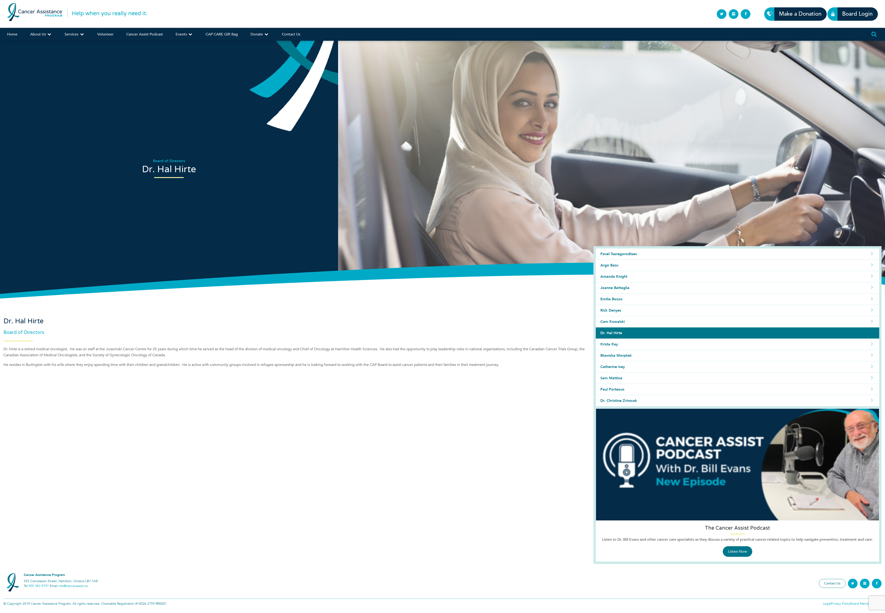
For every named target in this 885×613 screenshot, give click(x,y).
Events (182, 34)
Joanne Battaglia (614, 287)
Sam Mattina (611, 378)
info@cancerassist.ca (73, 586)
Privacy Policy (840, 603)
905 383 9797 (39, 586)
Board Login (857, 14)
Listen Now (737, 551)
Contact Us (291, 34)
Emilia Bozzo (611, 299)
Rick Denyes (610, 310)
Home (12, 34)
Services (72, 34)
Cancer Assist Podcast (144, 34)
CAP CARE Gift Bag (222, 34)
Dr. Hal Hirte (611, 333)
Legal (827, 603)
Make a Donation (800, 14)
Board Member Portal (866, 603)
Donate (257, 34)
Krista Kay (609, 344)
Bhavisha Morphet (615, 355)
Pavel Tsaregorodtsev (618, 254)
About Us (38, 34)
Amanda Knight (613, 276)
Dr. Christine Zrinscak (618, 400)
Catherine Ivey (612, 366)
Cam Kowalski (612, 321)
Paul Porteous (612, 389)
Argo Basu (609, 265)
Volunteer (105, 34)
